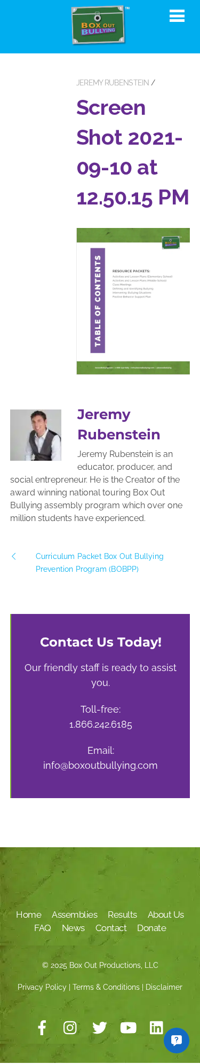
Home (28, 914)
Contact (111, 928)
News (73, 928)
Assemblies (74, 914)
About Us (166, 914)
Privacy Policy (42, 987)
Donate (151, 928)
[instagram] (71, 1028)
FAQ (42, 928)
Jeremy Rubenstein (112, 82)
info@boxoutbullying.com (100, 765)
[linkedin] (157, 1028)
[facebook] (42, 1028)
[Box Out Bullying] (100, 42)
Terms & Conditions (106, 987)
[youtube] (128, 1028)
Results (122, 914)
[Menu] (177, 15)
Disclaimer (164, 987)
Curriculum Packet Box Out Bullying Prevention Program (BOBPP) (100, 562)
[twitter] (100, 1028)
